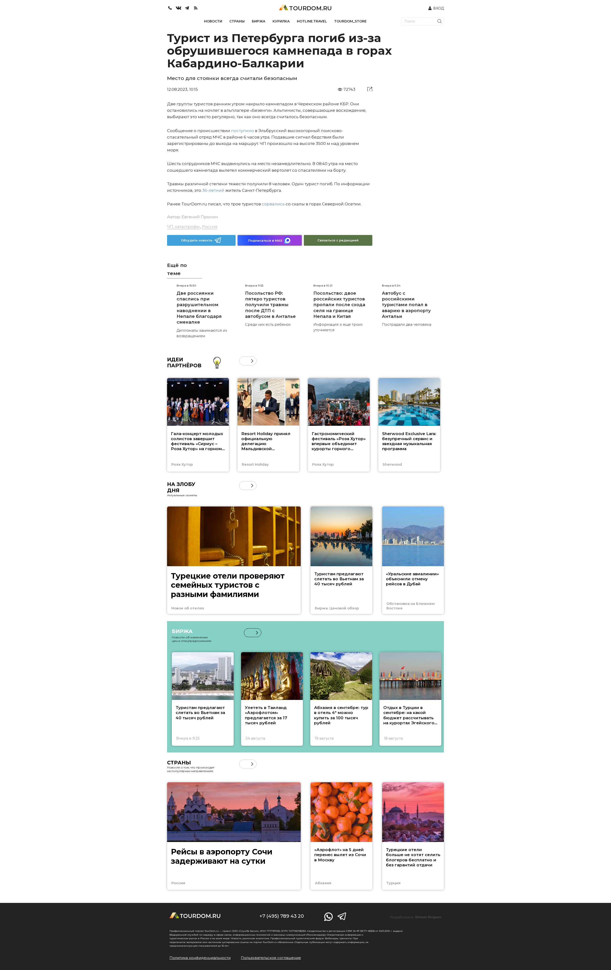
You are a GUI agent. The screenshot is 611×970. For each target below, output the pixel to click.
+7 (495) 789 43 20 (281, 916)
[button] (243, 361)
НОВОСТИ (213, 21)
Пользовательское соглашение (271, 957)
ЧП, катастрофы (183, 226)
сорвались (273, 204)
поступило (242, 130)
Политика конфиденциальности (200, 957)
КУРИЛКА (281, 21)
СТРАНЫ (237, 21)
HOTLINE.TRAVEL (312, 21)
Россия (209, 226)
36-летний (213, 190)
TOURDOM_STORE (350, 21)
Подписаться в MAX (265, 240)
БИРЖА (258, 21)
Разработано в (416, 917)
